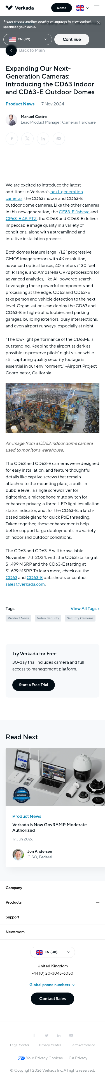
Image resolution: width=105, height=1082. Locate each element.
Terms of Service (83, 1045)
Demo (61, 8)
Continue (72, 39)
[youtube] (71, 1035)
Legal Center (19, 1045)
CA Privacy (78, 1058)
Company (14, 887)
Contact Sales (52, 999)
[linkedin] (43, 139)
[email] (59, 139)
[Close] (98, 22)
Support (13, 917)
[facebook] (12, 139)
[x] (27, 139)
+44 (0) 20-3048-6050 (52, 973)
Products (13, 902)
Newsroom (15, 932)
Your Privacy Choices (44, 1058)
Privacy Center (50, 1045)
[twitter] (46, 1035)
